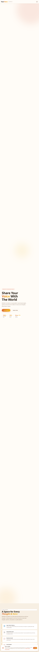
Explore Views (15, 310)
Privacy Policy (7, 649)
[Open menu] (37, 2)
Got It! (35, 647)
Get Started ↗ (6, 310)
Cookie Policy (27, 648)
